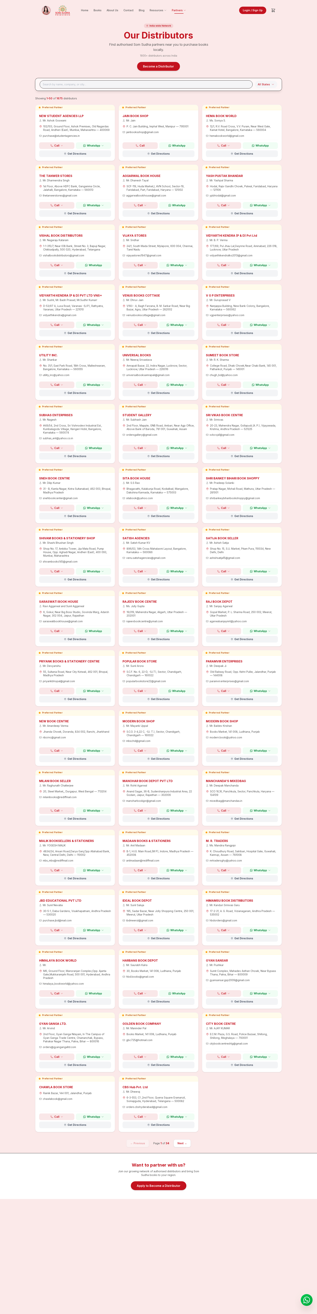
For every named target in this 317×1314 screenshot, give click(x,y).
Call (56, 145)
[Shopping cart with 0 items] (273, 10)
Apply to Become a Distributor (158, 1186)
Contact (128, 10)
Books (97, 10)
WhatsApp (93, 145)
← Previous (137, 1143)
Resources (156, 10)
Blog (141, 10)
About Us (112, 10)
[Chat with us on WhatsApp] (307, 1300)
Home (84, 10)
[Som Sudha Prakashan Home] (55, 10)
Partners (177, 10)
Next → (182, 1143)
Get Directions (77, 153)
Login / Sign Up (253, 10)
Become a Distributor (158, 66)
